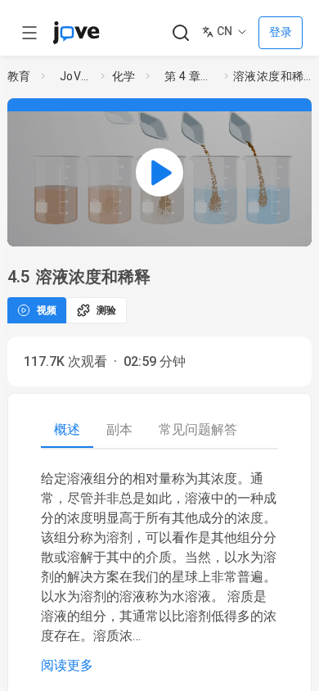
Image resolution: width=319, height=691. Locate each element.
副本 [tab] (119, 429)
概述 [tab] (67, 429)
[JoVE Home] (76, 32)
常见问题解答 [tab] (198, 429)
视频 (46, 310)
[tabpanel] (159, 572)
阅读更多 (67, 665)
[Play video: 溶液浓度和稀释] (159, 172)
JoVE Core (77, 76)
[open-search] (180, 33)
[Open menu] (29, 33)
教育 (19, 76)
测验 (106, 310)
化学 (124, 76)
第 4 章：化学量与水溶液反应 (191, 76)
